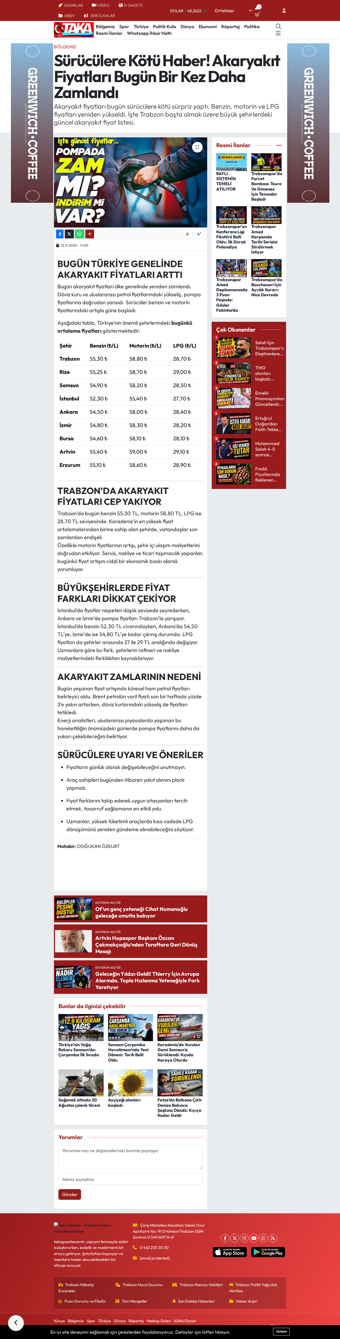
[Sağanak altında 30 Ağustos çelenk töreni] (81, 1082)
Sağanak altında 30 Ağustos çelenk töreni (79, 1102)
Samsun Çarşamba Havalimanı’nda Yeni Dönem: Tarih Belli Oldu (128, 1052)
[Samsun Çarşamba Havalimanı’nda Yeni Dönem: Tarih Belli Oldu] (130, 1027)
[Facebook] (225, 1238)
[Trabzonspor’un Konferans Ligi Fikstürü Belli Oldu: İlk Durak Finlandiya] (231, 214)
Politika (252, 26)
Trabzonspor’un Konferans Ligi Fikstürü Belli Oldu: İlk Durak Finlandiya (231, 237)
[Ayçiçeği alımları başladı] (130, 1082)
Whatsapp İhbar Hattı (149, 33)
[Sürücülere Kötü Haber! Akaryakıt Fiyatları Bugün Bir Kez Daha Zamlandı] (130, 182)
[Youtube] (253, 1238)
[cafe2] (308, 122)
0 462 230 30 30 (154, 1247)
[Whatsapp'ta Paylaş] (79, 234)
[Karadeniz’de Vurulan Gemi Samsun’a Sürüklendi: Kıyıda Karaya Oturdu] (180, 1027)
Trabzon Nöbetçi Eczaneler (76, 1287)
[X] (234, 1238)
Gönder (70, 1194)
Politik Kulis (164, 26)
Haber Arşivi (246, 1301)
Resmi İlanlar (109, 33)
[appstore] (230, 1252)
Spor (124, 26)
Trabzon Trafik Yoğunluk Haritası (253, 1287)
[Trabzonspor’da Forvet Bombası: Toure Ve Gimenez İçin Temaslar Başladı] (266, 161)
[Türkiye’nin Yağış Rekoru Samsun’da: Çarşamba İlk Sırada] (81, 1027)
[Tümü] (279, 145)
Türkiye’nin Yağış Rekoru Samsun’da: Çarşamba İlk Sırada (78, 1049)
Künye (59, 1320)
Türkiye (141, 26)
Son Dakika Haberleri (196, 1301)
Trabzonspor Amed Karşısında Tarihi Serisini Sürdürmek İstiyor (264, 239)
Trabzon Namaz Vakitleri (201, 1284)
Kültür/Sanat (185, 1320)
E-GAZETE (133, 5)
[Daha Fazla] (89, 234)
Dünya (187, 26)
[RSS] (273, 1238)
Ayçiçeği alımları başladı (124, 1102)
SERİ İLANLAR (102, 15)
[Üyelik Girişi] (282, 10)
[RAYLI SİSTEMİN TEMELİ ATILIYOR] (231, 161)
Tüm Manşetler (134, 1301)
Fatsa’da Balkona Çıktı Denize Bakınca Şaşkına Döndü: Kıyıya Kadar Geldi (180, 1107)
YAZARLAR (73, 5)
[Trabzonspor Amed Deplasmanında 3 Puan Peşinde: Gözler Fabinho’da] (231, 267)
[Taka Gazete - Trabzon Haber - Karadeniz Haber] (74, 29)
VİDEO (103, 5)
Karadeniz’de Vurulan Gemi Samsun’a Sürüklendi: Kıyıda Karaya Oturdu (179, 1052)
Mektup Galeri (159, 1320)
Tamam (281, 1331)
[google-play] (268, 1252)
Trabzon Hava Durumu (143, 1284)
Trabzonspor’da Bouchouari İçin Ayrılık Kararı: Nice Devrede (266, 287)
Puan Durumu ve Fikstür (85, 1301)
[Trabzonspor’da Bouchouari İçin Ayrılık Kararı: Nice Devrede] (266, 267)
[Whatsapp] (263, 1238)
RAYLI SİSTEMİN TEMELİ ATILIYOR (226, 181)
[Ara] (279, 26)
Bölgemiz (105, 26)
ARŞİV (69, 15)
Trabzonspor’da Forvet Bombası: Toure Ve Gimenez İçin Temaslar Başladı (266, 186)
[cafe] (32, 122)
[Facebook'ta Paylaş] (59, 234)
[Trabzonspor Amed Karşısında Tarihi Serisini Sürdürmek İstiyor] (266, 214)
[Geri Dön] (16, 1323)
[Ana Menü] (278, 33)
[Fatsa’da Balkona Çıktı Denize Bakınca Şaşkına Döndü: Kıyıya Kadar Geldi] (180, 1082)
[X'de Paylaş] (69, 234)
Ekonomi (208, 26)
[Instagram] (244, 1238)
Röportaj (230, 26)
